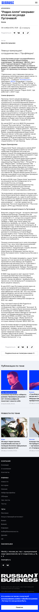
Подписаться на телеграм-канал (19, 353)
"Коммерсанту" (25, 79)
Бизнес (4, 524)
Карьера (4, 528)
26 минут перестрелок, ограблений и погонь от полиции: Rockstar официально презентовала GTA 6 (14, 445)
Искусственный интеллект (12, 517)
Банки (3, 520)
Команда (5, 465)
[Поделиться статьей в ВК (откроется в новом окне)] (19, 33)
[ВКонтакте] (8, 565)
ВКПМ (13, 81)
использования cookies (11, 598)
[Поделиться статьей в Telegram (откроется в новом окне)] (14, 33)
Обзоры (4, 496)
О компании (6, 469)
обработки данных (30, 598)
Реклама (4, 513)
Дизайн (4, 535)
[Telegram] (3, 565)
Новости (4, 481)
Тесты (3, 504)
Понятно (19, 607)
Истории (4, 485)
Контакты (5, 472)
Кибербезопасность (9, 531)
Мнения (4, 489)
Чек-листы (5, 500)
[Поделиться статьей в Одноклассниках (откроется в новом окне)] (23, 33)
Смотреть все (7, 544)
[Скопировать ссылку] (28, 33)
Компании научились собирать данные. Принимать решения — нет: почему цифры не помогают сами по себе (14, 398)
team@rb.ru (6, 560)
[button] (36, 2)
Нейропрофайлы (8, 493)
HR (2, 539)
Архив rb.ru (5, 8)
